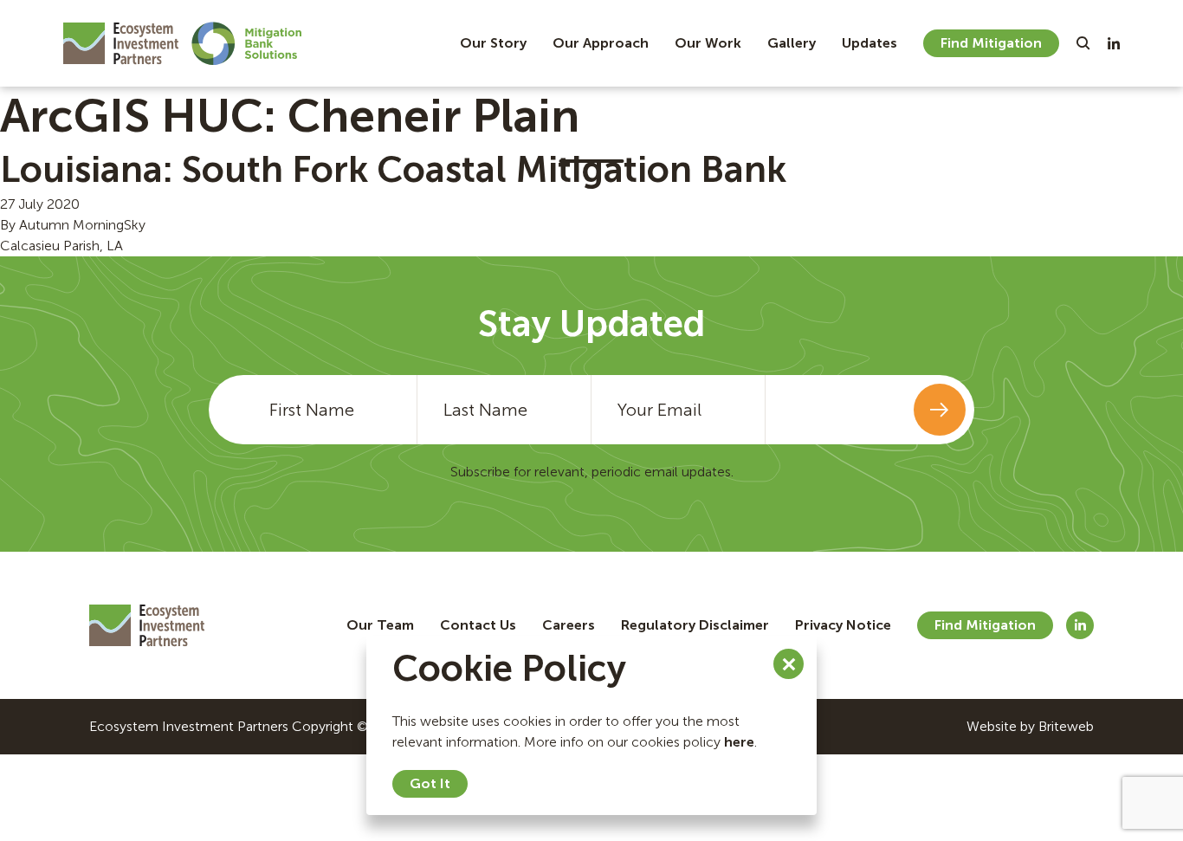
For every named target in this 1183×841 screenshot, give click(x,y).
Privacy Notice (843, 625)
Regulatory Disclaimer (695, 625)
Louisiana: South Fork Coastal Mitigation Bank (393, 169)
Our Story (493, 43)
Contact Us (478, 625)
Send (940, 410)
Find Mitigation (991, 43)
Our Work (708, 43)
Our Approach (601, 43)
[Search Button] (1083, 43)
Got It (430, 783)
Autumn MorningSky (82, 225)
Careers (568, 625)
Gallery (791, 43)
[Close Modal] (788, 664)
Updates (869, 43)
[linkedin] (1114, 43)
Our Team (380, 625)
